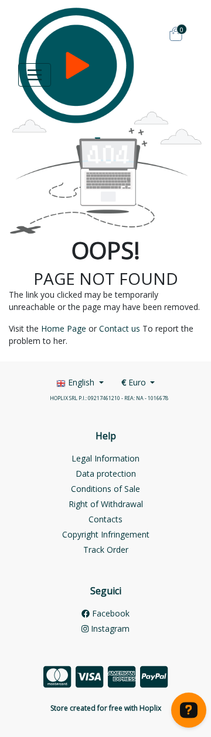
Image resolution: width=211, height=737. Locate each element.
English (81, 382)
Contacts (105, 519)
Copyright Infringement (105, 534)
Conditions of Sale (105, 488)
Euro (134, 382)
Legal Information (105, 458)
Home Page (63, 328)
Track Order (105, 549)
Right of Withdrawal (106, 503)
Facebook (110, 613)
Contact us (119, 328)
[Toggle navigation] (34, 75)
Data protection (106, 473)
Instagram (109, 628)
